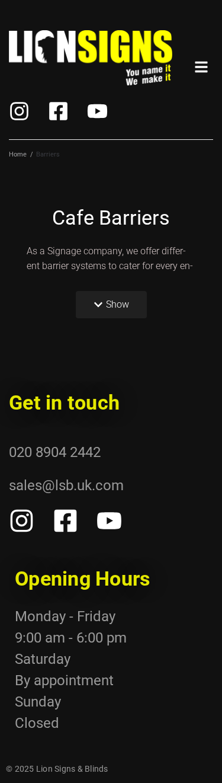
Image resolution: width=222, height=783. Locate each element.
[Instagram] (19, 111)
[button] (111, 304)
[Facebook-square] (58, 111)
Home (18, 154)
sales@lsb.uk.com (66, 485)
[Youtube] (97, 111)
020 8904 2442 (55, 452)
